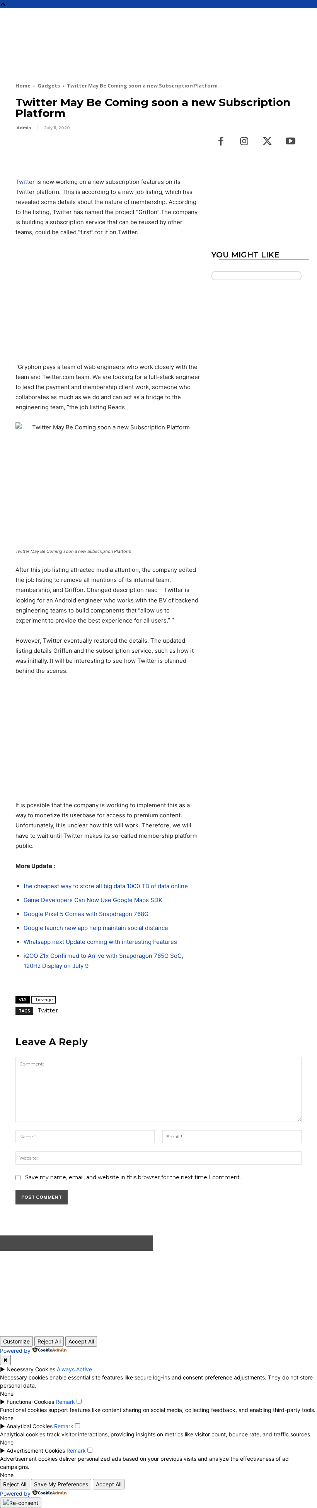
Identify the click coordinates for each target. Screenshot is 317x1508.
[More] (95, 149)
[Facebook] (23, 149)
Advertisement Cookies (36, 1450)
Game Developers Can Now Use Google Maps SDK (93, 900)
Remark (65, 1401)
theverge (43, 999)
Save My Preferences (61, 1484)
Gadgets (48, 85)
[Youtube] (290, 141)
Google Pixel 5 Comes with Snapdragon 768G (86, 914)
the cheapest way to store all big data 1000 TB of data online (106, 886)
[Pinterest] (58, 149)
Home (23, 85)
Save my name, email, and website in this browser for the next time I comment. (133, 1177)
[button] (307, 17)
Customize (16, 1341)
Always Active (74, 1369)
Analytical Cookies (30, 1426)
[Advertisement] (156, 55)
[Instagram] (244, 141)
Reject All (49, 1341)
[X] (41, 149)
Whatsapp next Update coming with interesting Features (100, 941)
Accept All (81, 1341)
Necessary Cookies (31, 1369)
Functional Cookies (30, 1401)
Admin (24, 127)
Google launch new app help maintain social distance (96, 928)
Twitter (25, 181)
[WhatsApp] (76, 149)
